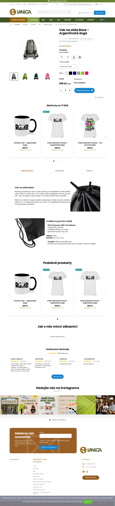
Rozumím (87, 501)
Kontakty (18, 4)
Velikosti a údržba (38, 479)
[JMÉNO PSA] (57, 125)
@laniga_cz (57, 391)
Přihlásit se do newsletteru (49, 447)
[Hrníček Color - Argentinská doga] (79, 57)
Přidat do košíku (83, 90)
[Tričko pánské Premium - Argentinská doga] (61, 57)
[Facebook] (83, 471)
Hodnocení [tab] (59, 171)
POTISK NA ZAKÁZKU (38, 484)
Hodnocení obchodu (57, 349)
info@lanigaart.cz (91, 464)
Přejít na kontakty (91, 477)
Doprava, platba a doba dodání (42, 482)
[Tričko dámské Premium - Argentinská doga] (67, 57)
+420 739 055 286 (91, 467)
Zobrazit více (57, 377)
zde (81, 502)
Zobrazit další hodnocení (57, 337)
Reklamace (44, 4)
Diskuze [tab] (89, 171)
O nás (11, 4)
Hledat (69, 12)
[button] (53, 161)
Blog (24, 4)
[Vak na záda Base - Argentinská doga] (73, 57)
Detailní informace (65, 46)
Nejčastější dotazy (33, 4)
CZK (100, 4)
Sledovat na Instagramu (59, 420)
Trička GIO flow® (37, 487)
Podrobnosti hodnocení (86, 38)
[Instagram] (87, 471)
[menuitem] (19, 19)
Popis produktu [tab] (27, 171)
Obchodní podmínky (39, 490)
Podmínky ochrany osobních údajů (41, 493)
